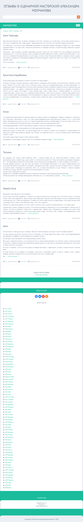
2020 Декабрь (9, 384)
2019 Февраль (9, 346)
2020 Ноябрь (9, 382)
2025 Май (8, 465)
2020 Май (8, 372)
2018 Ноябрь (9, 341)
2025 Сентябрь (9, 470)
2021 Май (8, 392)
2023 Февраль (9, 422)
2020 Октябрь (9, 379)
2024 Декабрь (9, 455)
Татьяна (7, 152)
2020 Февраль (9, 366)
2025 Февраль (9, 460)
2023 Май (8, 427)
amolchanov (13, 67)
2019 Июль (8, 354)
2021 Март (8, 387)
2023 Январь (9, 419)
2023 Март (8, 424)
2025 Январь (9, 457)
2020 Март (8, 369)
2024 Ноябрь (9, 452)
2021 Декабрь (9, 404)
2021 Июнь (8, 394)
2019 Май (8, 349)
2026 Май (8, 485)
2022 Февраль (9, 407)
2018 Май (8, 331)
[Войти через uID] (36, 296)
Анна (6, 111)
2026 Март (8, 482)
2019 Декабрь (9, 364)
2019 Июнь (8, 351)
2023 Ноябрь (9, 429)
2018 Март (8, 326)
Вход (45, 274)
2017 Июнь (8, 309)
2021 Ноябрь (9, 402)
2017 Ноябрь (9, 319)
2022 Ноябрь (9, 414)
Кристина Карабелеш (15, 75)
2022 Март (8, 409)
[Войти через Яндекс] (43, 296)
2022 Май (8, 412)
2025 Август (8, 467)
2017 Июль (8, 311)
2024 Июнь (8, 447)
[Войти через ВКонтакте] (39, 296)
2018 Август (8, 339)
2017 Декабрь (9, 321)
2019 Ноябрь (9, 361)
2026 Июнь (8, 487)
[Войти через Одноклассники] (46, 296)
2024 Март (8, 440)
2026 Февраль (9, 480)
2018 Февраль (9, 324)
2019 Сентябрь (9, 356)
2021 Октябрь (9, 399)
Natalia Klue (9, 188)
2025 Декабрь (9, 475)
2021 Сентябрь (9, 397)
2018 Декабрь (9, 344)
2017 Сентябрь (9, 316)
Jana (5, 226)
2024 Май (8, 445)
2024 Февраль (9, 437)
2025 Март (8, 462)
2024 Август (8, 450)
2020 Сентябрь (9, 377)
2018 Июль (8, 336)
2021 (11, 31)
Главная (5, 31)
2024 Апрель (9, 442)
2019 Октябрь (9, 359)
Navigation (10, 25)
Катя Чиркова (10, 35)
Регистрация (39, 274)
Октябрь (16, 31)
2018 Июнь (8, 334)
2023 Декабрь (9, 432)
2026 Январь (9, 477)
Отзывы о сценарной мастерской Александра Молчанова (41, 8)
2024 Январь (9, 435)
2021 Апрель (9, 389)
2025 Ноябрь (9, 472)
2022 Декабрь (9, 417)
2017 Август (8, 314)
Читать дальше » (21, 62)
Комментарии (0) (35, 67)
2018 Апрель (9, 329)
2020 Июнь (8, 374)
